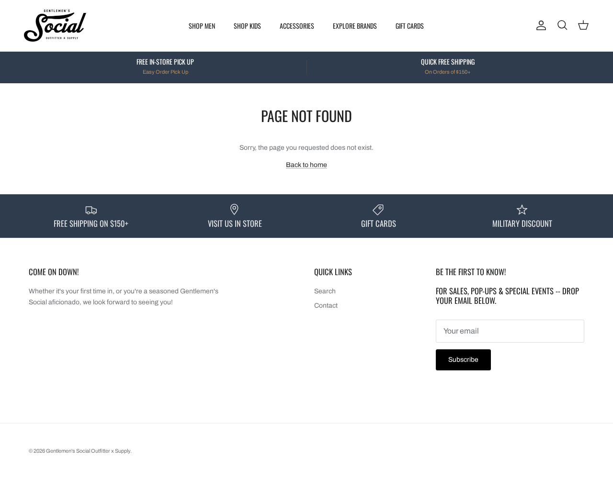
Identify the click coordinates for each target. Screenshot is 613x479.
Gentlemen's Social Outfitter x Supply (88, 451)
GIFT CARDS (410, 26)
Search (325, 291)
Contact (326, 305)
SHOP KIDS (247, 26)
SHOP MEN (202, 26)
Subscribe (463, 359)
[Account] (539, 25)
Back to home (306, 164)
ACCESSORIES (297, 26)
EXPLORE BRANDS (355, 26)
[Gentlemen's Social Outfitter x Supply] (55, 26)
